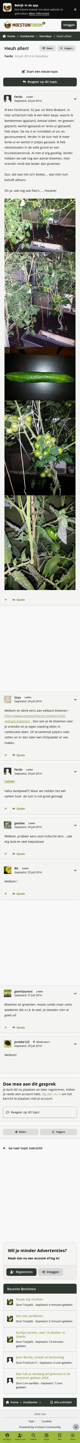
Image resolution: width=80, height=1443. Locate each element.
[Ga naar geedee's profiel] (7, 825)
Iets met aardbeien (29, 1316)
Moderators (43, 1041)
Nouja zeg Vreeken (29, 1299)
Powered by (40, 1427)
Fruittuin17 (30, 1363)
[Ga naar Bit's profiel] (7, 870)
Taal (31, 1421)
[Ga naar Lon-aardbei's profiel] (10, 1381)
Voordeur (42, 56)
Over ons (40, 1414)
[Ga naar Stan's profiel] (7, 699)
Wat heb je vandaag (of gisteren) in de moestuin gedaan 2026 (43, 1376)
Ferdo (8, 56)
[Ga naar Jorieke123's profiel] (7, 1044)
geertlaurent (23, 991)
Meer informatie (11, 9)
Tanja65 (28, 1305)
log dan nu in (51, 1094)
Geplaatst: (54, 1305)
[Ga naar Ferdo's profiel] (7, 98)
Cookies (47, 1421)
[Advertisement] (40, 648)
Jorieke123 (21, 1042)
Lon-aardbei (30, 1383)
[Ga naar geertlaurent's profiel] (7, 993)
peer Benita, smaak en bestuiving (40, 1357)
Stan (17, 697)
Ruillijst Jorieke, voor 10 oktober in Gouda (40, 1334)
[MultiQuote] (6, 599)
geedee (19, 823)
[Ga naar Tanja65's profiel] (10, 1302)
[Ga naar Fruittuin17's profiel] (10, 1360)
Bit (16, 868)
